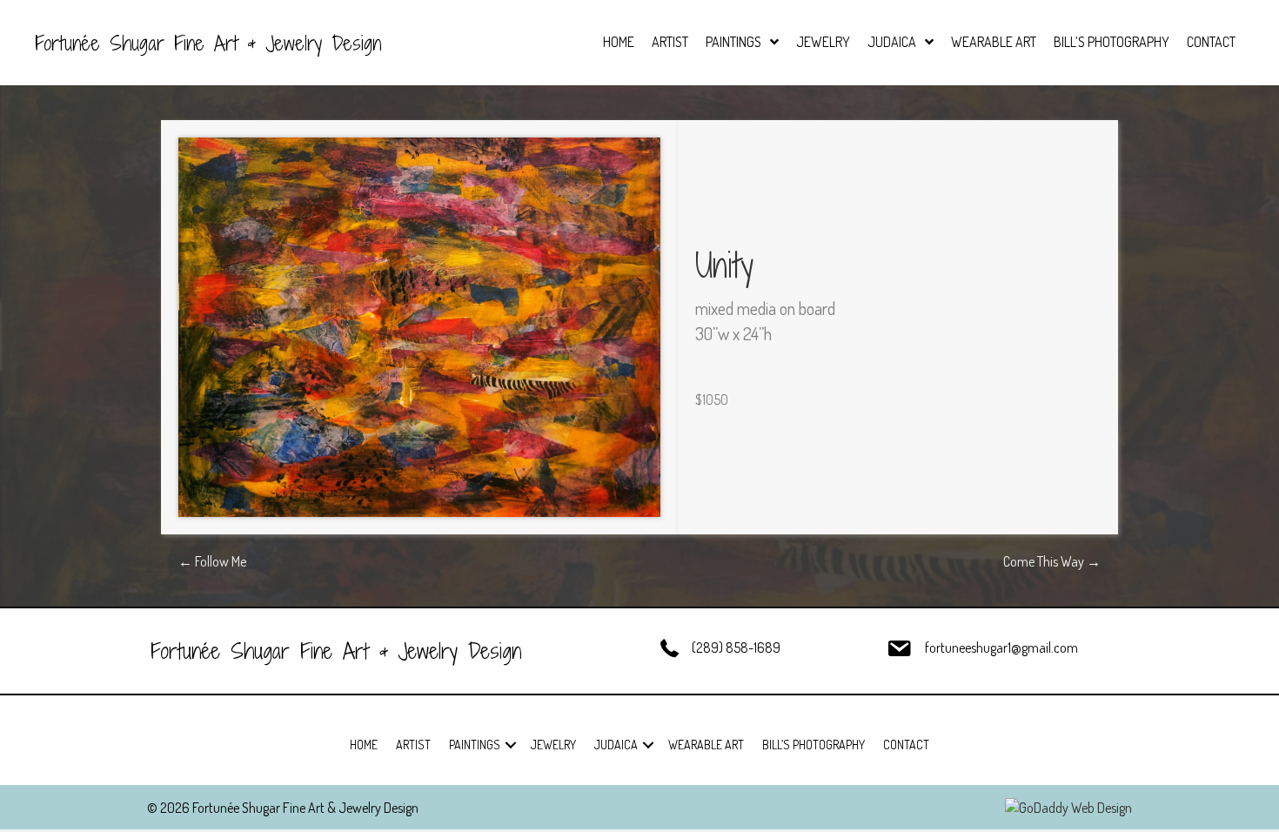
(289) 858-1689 (736, 647)
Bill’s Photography (813, 744)
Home (364, 744)
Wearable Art (706, 744)
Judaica (616, 744)
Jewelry (553, 744)
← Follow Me (212, 561)
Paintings (474, 744)
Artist (413, 744)
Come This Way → (1052, 561)
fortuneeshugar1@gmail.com (1001, 647)
